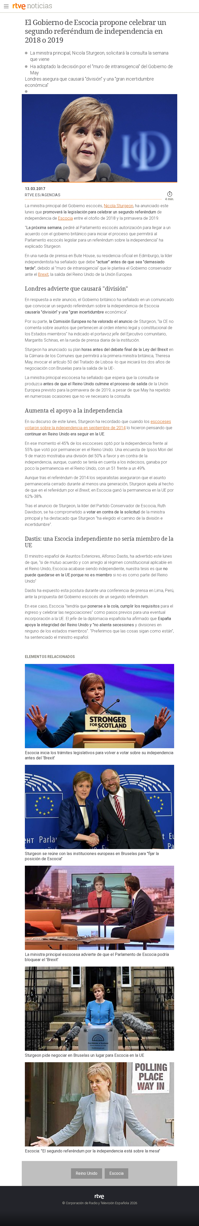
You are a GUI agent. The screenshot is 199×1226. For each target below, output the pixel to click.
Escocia (65, 218)
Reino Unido (86, 1173)
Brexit (43, 274)
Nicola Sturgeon (118, 205)
